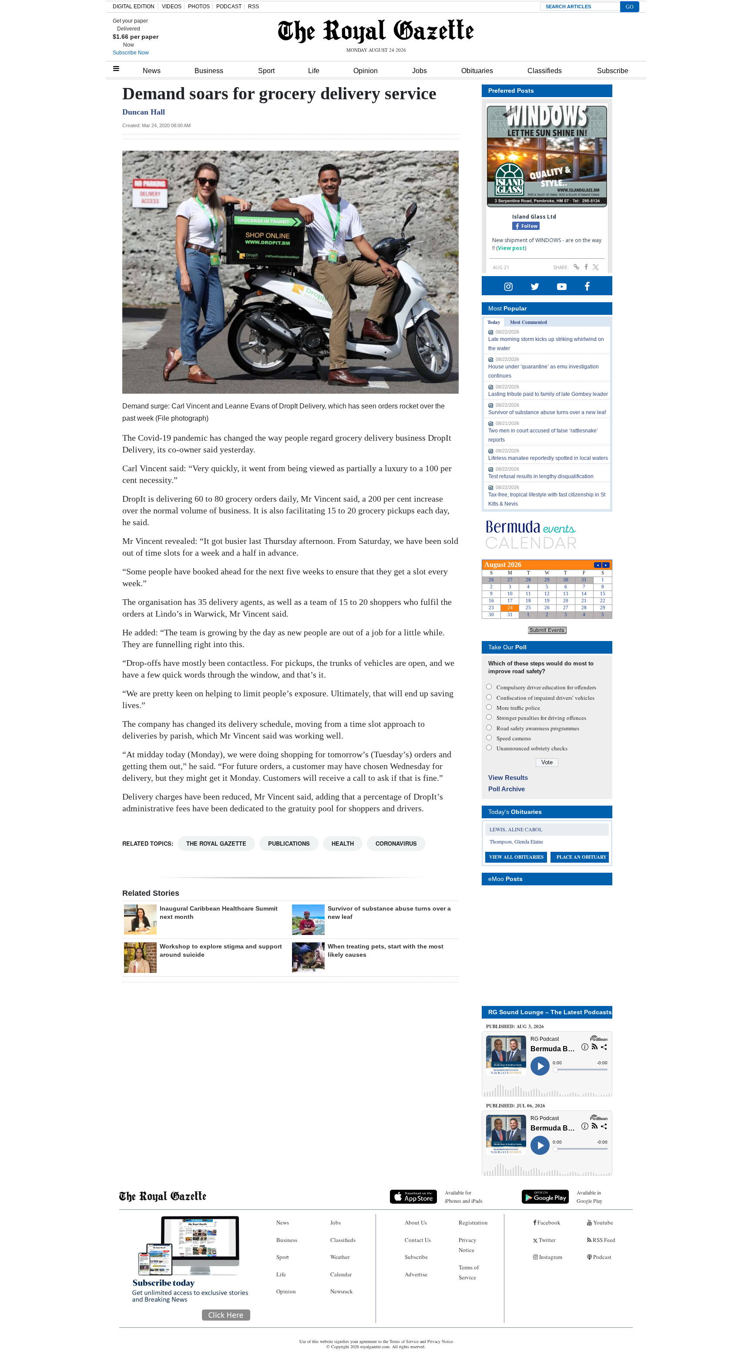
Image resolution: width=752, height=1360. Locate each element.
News (152, 70)
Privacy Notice (468, 1245)
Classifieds (544, 70)
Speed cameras (514, 738)
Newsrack (341, 1291)
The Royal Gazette (216, 843)
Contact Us (418, 1240)
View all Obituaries (516, 857)
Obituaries (477, 70)
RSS (253, 6)
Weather (339, 1257)
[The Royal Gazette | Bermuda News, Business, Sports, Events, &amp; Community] (376, 31)
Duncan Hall (143, 112)
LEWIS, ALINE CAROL (516, 829)
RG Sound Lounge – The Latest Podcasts (550, 1012)
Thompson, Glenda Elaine (516, 841)
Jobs (419, 70)
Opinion (365, 70)
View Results (508, 777)
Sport (266, 70)
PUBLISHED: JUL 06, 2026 (515, 1105)
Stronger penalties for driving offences (541, 718)
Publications (289, 843)
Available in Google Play (589, 1196)
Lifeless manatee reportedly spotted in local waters (548, 458)
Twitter (546, 1240)
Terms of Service (469, 1272)
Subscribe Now (131, 53)
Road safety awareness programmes (538, 728)
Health (343, 843)
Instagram (550, 1257)
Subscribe (612, 70)
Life (313, 70)
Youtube (602, 1222)
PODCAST (229, 6)
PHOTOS (199, 6)
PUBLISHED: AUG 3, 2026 (515, 1026)
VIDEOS (171, 6)
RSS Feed (603, 1240)
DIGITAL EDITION (133, 6)
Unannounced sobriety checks (532, 748)
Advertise (416, 1274)
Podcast (601, 1257)
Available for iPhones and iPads (464, 1196)
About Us (416, 1222)
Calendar (341, 1274)
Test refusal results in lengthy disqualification (541, 476)
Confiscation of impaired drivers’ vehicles (545, 698)
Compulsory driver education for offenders (546, 687)
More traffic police (518, 708)
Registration (473, 1222)
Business (209, 70)
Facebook (548, 1222)
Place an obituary (582, 857)
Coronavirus (396, 843)
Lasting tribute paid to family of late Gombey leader (548, 394)
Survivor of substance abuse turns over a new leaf (547, 412)
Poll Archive (506, 789)
